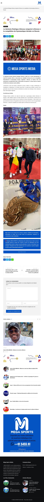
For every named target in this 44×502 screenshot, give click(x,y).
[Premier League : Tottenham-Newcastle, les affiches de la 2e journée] (6, 393)
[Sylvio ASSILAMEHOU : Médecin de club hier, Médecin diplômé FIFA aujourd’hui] (6, 369)
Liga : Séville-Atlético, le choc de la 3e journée (19, 401)
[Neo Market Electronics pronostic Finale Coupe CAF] (6, 490)
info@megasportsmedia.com (30, 465)
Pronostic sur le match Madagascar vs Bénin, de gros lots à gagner (15, 484)
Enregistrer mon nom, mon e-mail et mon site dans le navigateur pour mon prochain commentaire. (21, 307)
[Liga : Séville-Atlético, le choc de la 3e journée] (6, 401)
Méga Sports (8, 232)
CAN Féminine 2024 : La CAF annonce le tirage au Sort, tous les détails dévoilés (12, 271)
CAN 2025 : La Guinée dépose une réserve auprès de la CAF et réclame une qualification (31, 271)
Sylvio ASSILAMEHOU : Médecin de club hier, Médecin (14, 350)
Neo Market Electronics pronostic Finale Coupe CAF (15, 491)
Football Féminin (32, 487)
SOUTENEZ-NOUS (22, 251)
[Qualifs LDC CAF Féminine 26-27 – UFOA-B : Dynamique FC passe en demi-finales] (6, 377)
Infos (11, 481)
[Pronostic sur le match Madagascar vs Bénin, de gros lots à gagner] (6, 483)
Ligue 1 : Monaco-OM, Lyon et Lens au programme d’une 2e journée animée (25, 385)
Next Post (35, 268)
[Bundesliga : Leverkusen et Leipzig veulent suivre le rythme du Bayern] (6, 409)
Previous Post (10, 268)
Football (31, 480)
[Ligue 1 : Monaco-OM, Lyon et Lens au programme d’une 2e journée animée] (6, 385)
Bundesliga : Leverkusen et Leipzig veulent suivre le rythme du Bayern (24, 409)
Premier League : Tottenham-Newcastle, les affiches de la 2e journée (24, 393)
